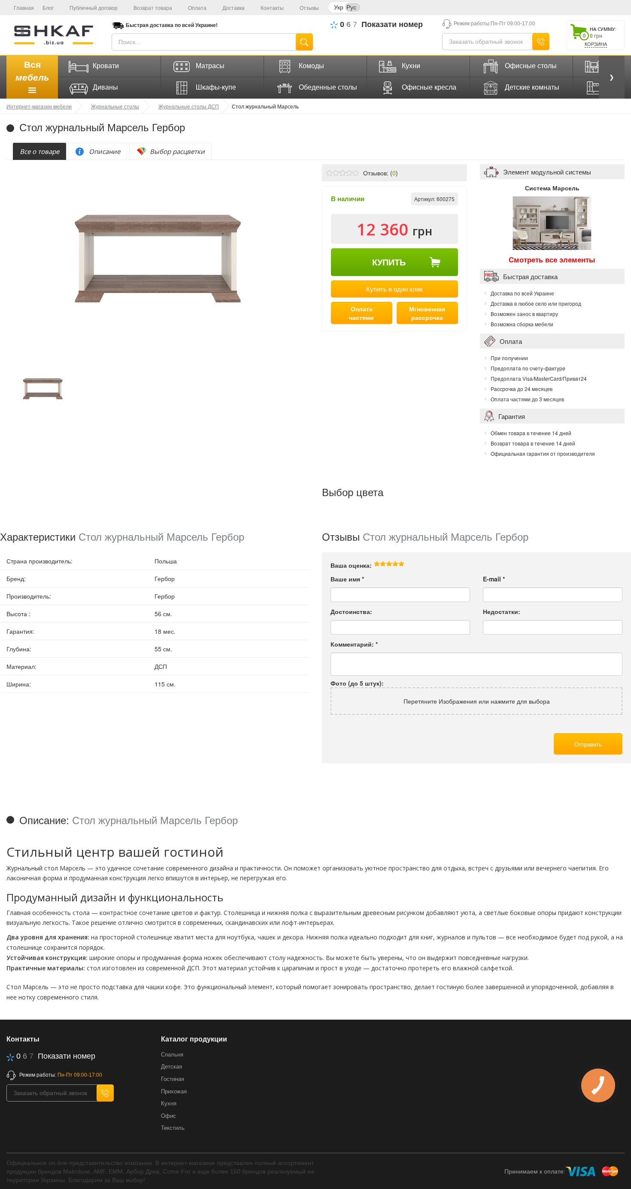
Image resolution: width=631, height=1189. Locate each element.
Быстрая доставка (530, 276)
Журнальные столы (115, 106)
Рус (351, 7)
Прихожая (174, 1091)
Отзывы (309, 8)
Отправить (588, 744)
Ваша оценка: (351, 565)
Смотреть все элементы (552, 259)
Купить (389, 262)
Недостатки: (501, 611)
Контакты (272, 8)
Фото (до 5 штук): (357, 683)
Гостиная (172, 1079)
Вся (32, 71)
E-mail (494, 579)
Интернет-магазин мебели (39, 106)
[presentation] (39, 151)
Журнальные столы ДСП (188, 106)
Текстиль (173, 1128)
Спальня (172, 1054)
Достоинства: (351, 611)
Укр (338, 7)
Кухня (168, 1103)
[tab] (39, 151)
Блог (48, 8)
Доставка (233, 8)
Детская (171, 1066)
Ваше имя (347, 579)
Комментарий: (354, 644)
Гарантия (511, 416)
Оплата (197, 8)
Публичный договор (94, 8)
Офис (168, 1116)
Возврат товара (152, 8)
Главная (24, 8)
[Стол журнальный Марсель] (42, 387)
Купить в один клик (394, 288)
